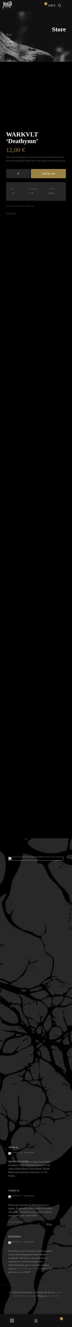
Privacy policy (28, 1295)
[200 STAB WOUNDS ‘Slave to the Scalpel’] (13, 661)
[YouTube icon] (34, 1301)
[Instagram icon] (38, 1301)
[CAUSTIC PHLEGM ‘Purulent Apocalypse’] (58, 357)
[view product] (15, 222)
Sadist (52, 193)
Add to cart (48, 173)
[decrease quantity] (10, 174)
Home (9, 34)
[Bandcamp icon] (42, 1301)
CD (13, 193)
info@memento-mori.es (20, 1221)
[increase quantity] (26, 174)
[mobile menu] (67, 5)
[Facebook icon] (30, 1301)
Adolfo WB (53, 1295)
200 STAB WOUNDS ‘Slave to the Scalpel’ (17, 816)
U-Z (8, 38)
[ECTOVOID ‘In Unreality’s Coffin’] (43, 357)
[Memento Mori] (7, 5)
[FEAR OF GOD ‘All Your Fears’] (28, 661)
